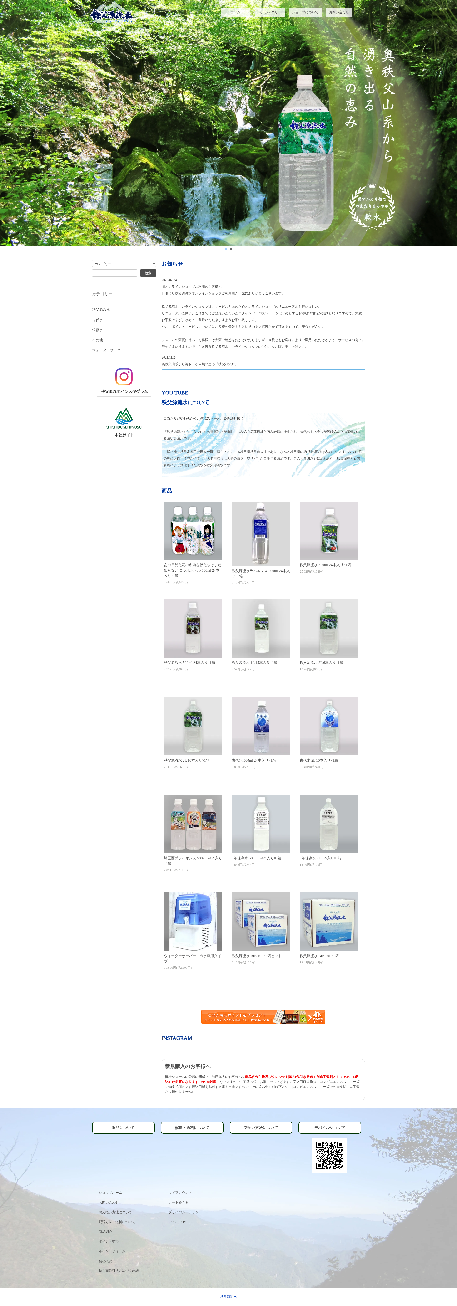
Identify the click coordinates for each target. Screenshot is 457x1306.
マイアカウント (180, 1192)
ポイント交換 (109, 1241)
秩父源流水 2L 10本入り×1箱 (186, 760)
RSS (171, 1222)
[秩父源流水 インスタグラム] (124, 379)
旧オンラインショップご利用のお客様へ (192, 286)
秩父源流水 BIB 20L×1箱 (319, 956)
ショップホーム (110, 1192)
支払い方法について (261, 1127)
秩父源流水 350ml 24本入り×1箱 (325, 565)
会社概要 (105, 1261)
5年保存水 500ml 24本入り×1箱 (256, 858)
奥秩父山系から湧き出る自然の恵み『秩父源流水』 (200, 364)
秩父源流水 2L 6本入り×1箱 (321, 663)
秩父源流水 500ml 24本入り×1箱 (189, 663)
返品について (123, 1127)
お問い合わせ (339, 12)
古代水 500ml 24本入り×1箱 (254, 760)
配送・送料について (192, 1127)
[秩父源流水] (124, 423)
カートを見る (179, 1202)
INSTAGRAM (177, 1038)
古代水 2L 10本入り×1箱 (319, 760)
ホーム (235, 12)
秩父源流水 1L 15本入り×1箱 (254, 663)
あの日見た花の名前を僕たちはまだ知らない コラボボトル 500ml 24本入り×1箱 (192, 570)
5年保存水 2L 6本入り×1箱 (321, 858)
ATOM (182, 1222)
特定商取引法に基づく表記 (119, 1271)
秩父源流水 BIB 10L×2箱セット (257, 956)
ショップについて (305, 12)
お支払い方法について (115, 1212)
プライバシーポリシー (185, 1212)
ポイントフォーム (112, 1251)
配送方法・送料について (117, 1222)
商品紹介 (105, 1232)
